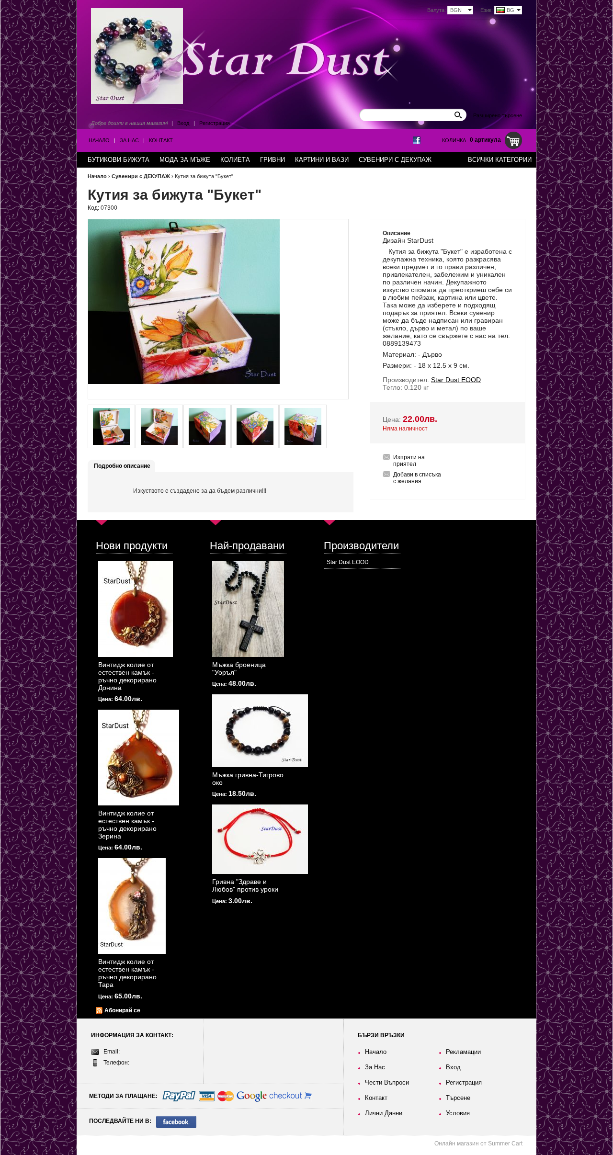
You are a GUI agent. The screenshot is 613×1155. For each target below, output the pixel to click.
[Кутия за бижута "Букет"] (111, 426)
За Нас (129, 140)
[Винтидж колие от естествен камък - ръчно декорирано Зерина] (138, 757)
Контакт (161, 140)
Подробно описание (122, 466)
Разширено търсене (497, 115)
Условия (458, 1113)
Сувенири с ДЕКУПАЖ (141, 176)
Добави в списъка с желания (417, 478)
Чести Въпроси (387, 1082)
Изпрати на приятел (409, 460)
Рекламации (463, 1051)
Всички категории (500, 159)
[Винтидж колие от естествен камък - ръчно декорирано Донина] (135, 609)
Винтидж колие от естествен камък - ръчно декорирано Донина (127, 676)
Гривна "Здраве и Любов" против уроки (245, 885)
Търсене (458, 1097)
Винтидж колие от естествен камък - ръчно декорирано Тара (127, 973)
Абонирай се (122, 1010)
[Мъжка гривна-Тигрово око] (260, 730)
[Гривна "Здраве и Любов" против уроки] (260, 839)
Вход (183, 123)
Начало (99, 140)
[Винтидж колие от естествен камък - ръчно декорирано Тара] (132, 906)
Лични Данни (383, 1113)
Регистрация (214, 123)
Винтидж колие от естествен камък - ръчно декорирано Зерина (127, 824)
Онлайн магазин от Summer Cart (478, 1143)
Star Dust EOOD (348, 562)
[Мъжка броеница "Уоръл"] (248, 609)
